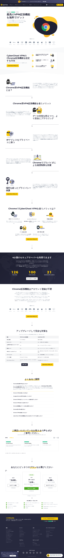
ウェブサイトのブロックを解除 (37, 534)
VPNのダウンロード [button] (18, 4)
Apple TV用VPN (8, 536)
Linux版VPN (8, 538)
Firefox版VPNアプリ (9, 535)
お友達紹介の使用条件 (49, 535)
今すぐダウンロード (36, 532)
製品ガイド (34, 542)
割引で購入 (60, 4)
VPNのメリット (21, 535)
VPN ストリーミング (36, 536)
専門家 (6, 437)
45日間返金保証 (21, 534)
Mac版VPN (8, 532)
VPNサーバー (21, 536)
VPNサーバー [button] (25, 4)
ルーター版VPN (8, 539)
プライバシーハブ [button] (36, 4)
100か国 (20, 266)
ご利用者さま (11, 437)
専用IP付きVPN (35, 535)
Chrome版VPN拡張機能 (9, 531)
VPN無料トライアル (36, 531)
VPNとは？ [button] (11, 4)
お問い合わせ (48, 531)
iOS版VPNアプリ (8, 542)
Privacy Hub (21, 531)
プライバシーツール (22, 532)
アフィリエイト (21, 542)
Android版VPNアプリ (9, 534)
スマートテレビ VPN (9, 540)
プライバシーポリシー (49, 532)
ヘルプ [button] (40, 4)
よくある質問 (35, 543)
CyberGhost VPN (39, 54)
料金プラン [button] (31, 4)
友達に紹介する (21, 543)
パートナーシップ (22, 546)
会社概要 (47, 536)
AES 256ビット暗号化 (28, 221)
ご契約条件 (47, 534)
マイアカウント (52, 4)
